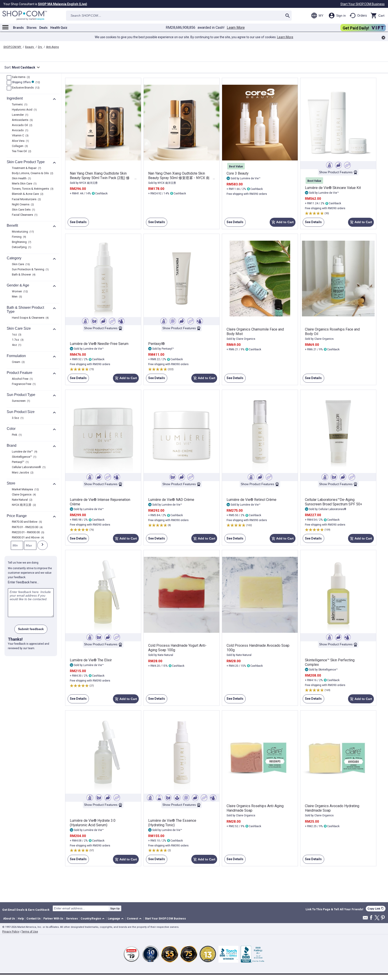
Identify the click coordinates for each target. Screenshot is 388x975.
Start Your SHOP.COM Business (362, 4)
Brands (18, 27)
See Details (77, 223)
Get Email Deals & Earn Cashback (25, 909)
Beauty (30, 47)
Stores (31, 27)
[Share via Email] (365, 919)
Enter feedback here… (23, 582)
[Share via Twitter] (377, 918)
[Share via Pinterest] (382, 918)
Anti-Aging (52, 47)
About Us (9, 918)
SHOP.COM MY (12, 47)
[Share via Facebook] (371, 917)
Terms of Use (29, 931)
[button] (93, 918)
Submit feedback (31, 629)
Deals (43, 27)
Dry (40, 47)
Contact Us (33, 918)
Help (21, 918)
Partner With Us (53, 918)
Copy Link (376, 908)
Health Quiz (58, 27)
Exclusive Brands (25, 88)
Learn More (236, 27)
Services (72, 918)
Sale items (20, 77)
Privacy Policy (10, 931)
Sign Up (115, 908)
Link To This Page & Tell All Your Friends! (334, 909)
